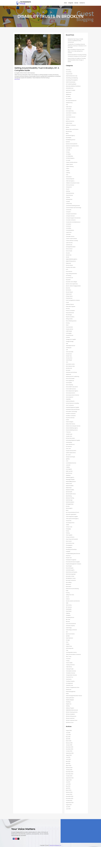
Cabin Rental (69, 148)
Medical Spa (69, 487)
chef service (68, 176)
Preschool (68, 555)
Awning (67, 119)
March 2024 (68, 790)
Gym (67, 362)
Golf (67, 349)
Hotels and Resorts (70, 401)
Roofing (67, 592)
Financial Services (70, 312)
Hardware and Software (71, 372)
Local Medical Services (71, 463)
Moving (67, 506)
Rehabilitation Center (71, 578)
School (67, 597)
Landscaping (69, 442)
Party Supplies (69, 535)
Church (67, 189)
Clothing (68, 197)
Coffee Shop (69, 203)
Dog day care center (70, 267)
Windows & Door (69, 722)
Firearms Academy (70, 316)
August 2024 (69, 780)
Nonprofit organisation (71, 514)
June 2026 (68, 734)
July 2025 (68, 757)
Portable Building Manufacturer (73, 553)
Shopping (68, 615)
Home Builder (69, 382)
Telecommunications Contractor (73, 654)
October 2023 (69, 800)
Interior (67, 419)
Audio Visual (68, 106)
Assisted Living (69, 102)
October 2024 (69, 776)
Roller (67, 590)
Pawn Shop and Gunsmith (72, 539)
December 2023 (69, 796)
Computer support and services (73, 218)
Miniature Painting (70, 498)
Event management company (73, 300)
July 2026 (68, 732)
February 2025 (69, 767)
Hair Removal (69, 368)
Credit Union (68, 232)
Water (67, 693)
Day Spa (68, 253)
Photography (69, 547)
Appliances (68, 94)
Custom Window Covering (72, 240)
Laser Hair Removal (70, 444)
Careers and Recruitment (71, 162)
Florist (67, 325)
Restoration (68, 586)
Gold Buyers (68, 347)
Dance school (69, 248)
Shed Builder (68, 609)
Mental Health (69, 491)
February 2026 (69, 743)
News (67, 510)
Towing (67, 660)
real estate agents (70, 570)
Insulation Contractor (71, 415)
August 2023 (69, 804)
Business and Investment (71, 143)
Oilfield (67, 524)
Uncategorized (69, 683)
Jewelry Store (69, 436)
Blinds (67, 133)
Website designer (70, 699)
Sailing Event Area (70, 594)
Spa (67, 632)
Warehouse (68, 689)
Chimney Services (70, 185)
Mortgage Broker (69, 504)
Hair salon (68, 370)
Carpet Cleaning (69, 166)
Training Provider (69, 669)
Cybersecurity (69, 244)
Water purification (70, 697)
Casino (67, 168)
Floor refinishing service (71, 321)
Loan (67, 461)
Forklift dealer (69, 331)
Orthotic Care (69, 527)
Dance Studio (69, 251)
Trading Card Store (70, 664)
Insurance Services (70, 417)
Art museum (68, 98)
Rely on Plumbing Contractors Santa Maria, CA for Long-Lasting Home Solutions (76, 51)
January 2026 (69, 745)
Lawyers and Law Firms (71, 450)
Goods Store (69, 354)
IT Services (68, 432)
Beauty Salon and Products (72, 129)
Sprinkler (68, 636)
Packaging (68, 529)
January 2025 (69, 769)
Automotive (68, 115)
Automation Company (71, 113)
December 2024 (69, 771)
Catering (68, 172)
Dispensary (68, 263)
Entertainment (69, 298)
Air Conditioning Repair (71, 84)
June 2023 (68, 808)
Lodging (68, 467)
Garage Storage (69, 341)
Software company (70, 625)
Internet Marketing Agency (72, 428)
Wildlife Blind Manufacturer (72, 710)
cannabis (68, 150)
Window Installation (70, 714)
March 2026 (68, 740)
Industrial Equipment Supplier (72, 407)
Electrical (68, 288)
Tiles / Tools (68, 656)
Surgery (67, 644)
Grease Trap (69, 356)
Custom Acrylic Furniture (71, 238)
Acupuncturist (69, 73)
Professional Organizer (71, 559)
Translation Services (70, 673)
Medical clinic (69, 483)
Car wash (68, 160)
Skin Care (68, 619)
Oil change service (70, 522)
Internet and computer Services (73, 426)
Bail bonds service (70, 121)
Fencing (67, 308)
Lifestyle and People (70, 456)
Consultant (68, 224)
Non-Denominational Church (72, 512)
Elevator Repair (69, 292)
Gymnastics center (70, 364)
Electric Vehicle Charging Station (73, 286)
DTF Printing (68, 275)
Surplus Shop (69, 646)
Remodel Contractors (71, 580)
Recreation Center (70, 576)
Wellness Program (70, 708)
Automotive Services (70, 117)
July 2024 (68, 782)
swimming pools (69, 648)
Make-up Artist (69, 471)
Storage (68, 640)
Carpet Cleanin (69, 164)
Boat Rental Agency (70, 135)
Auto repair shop (70, 111)
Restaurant (68, 584)
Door (67, 269)
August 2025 (69, 755)
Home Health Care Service (72, 386)
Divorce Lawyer (69, 265)
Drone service (69, 271)
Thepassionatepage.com (55, 845)
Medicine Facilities (70, 489)
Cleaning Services (70, 193)
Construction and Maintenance (73, 222)
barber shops (69, 123)
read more (17, 79)
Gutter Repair (69, 360)
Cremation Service (70, 236)
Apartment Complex (70, 90)
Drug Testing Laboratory (71, 273)
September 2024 (69, 778)
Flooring (67, 323)
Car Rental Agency (70, 158)
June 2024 (68, 784)
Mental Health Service (71, 494)
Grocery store (69, 358)
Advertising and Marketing (72, 78)
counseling (68, 228)
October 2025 (69, 751)
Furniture (68, 337)
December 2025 (69, 747)
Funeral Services (69, 335)
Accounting (68, 71)
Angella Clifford (19, 73)
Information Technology (71, 411)
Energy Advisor (69, 296)
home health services (71, 389)
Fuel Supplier (69, 333)
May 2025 (68, 761)
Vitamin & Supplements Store (72, 687)
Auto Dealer (68, 108)
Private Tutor (69, 557)
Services (76, 2)
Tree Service (68, 679)
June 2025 (68, 759)
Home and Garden (70, 378)
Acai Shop (68, 69)
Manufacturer (69, 473)
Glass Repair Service (70, 345)
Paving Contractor (70, 537)
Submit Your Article (89, 839)
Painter (67, 531)
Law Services (69, 446)
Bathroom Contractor (71, 125)
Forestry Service (69, 329)
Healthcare (68, 374)
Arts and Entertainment (71, 100)
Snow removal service (71, 623)
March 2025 (68, 765)
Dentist (67, 257)
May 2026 (68, 736)
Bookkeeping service (70, 139)
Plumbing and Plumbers (71, 549)
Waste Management (70, 691)
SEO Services (69, 607)
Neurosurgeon (69, 508)
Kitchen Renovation (70, 438)
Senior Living (68, 605)
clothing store (69, 199)
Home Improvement (70, 393)
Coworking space (70, 230)
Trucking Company (70, 681)
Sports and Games (70, 634)
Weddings (68, 702)
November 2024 (69, 773)
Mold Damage (69, 500)
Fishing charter (69, 318)
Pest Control (68, 541)
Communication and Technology (73, 207)
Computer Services (70, 216)
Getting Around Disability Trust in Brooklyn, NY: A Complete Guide (37, 69)
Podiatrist (68, 551)
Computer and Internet (71, 213)
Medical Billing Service (71, 481)
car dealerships (69, 156)
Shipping (68, 613)
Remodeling (68, 582)
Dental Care (68, 255)
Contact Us (82, 2)
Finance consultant (70, 310)
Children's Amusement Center (72, 183)
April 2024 (68, 788)
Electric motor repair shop (72, 284)
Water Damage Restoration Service (74, 695)
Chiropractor (69, 187)
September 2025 (69, 753)
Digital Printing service (71, 261)
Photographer (69, 545)
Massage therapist (70, 479)
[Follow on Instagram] (16, 839)
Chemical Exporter (70, 178)
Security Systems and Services (73, 601)
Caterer (67, 170)
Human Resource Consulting (72, 403)
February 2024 (69, 792)
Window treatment (70, 718)
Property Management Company (73, 564)
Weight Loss (68, 704)
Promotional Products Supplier (73, 561)
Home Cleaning (69, 384)
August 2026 (69, 730)
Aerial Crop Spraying (70, 82)
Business (33, 73)
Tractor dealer (69, 662)
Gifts (67, 343)
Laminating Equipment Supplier (73, 440)
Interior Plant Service (70, 424)
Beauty (67, 127)
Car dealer (68, 154)
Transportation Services (71, 675)
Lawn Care (68, 448)
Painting (68, 533)
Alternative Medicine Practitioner (73, 86)
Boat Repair (68, 137)
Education (68, 279)
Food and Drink (69, 327)
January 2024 (69, 794)
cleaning (68, 191)
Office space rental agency (72, 518)
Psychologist (69, 566)
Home (65, 2)
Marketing (68, 475)
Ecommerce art (69, 277)
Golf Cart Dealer (69, 351)
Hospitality (68, 399)
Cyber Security (69, 242)
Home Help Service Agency (72, 391)
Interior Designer (69, 421)
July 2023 (68, 806)
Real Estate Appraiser (71, 574)
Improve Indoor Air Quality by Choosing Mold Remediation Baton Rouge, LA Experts (77, 60)
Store (67, 642)
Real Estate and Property (71, 572)
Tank (67, 650)
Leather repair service (71, 452)
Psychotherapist (69, 568)
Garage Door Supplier (71, 339)
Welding (68, 706)
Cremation (68, 234)
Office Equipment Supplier (72, 516)
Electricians (68, 290)
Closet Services (69, 195)
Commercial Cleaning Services (73, 205)
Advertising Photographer (72, 80)
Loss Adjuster (69, 469)
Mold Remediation (70, 502)
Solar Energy (69, 627)
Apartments (68, 92)
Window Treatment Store (71, 720)
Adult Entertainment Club (71, 76)
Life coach (68, 454)
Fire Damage (69, 314)
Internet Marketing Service (72, 430)
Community (68, 209)
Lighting (67, 459)
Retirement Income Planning (72, 588)
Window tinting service (71, 716)
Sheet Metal (68, 611)
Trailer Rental (69, 666)
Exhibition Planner (70, 304)
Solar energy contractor (71, 629)
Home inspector (69, 397)
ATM (67, 104)
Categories (70, 2)
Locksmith (68, 465)
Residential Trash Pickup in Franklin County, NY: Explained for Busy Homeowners (75, 40)
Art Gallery (68, 96)
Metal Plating (69, 496)
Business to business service (72, 146)
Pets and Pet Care (70, 543)
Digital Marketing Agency (71, 259)
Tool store (68, 658)
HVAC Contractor (70, 405)
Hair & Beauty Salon (70, 366)
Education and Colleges (71, 281)
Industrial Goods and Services (72, 409)
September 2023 (69, 802)
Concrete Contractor (71, 220)
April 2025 (68, 763)
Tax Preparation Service (71, 652)
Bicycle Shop (69, 131)
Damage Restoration (70, 246)
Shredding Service (70, 617)
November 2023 (69, 798)
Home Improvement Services (72, 395)
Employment (69, 294)
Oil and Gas (68, 520)
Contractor (68, 226)
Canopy (68, 152)
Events (67, 302)
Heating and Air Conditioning (72, 376)
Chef (67, 174)
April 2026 (68, 738)
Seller (67, 603)
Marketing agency (70, 477)
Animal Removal (69, 88)
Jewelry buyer (69, 434)
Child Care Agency (70, 181)
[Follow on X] (18, 839)
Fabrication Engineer (70, 306)
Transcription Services (71, 671)
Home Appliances (70, 380)
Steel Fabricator (69, 638)
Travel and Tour (69, 677)
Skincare (68, 621)
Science (68, 599)
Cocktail (68, 201)
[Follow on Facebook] (14, 839)
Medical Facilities (69, 485)
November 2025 (69, 749)
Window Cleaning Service (71, 712)
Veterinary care (69, 685)
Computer (68, 211)
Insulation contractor (71, 413)
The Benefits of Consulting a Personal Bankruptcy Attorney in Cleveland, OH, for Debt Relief (77, 46)
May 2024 (68, 786)
